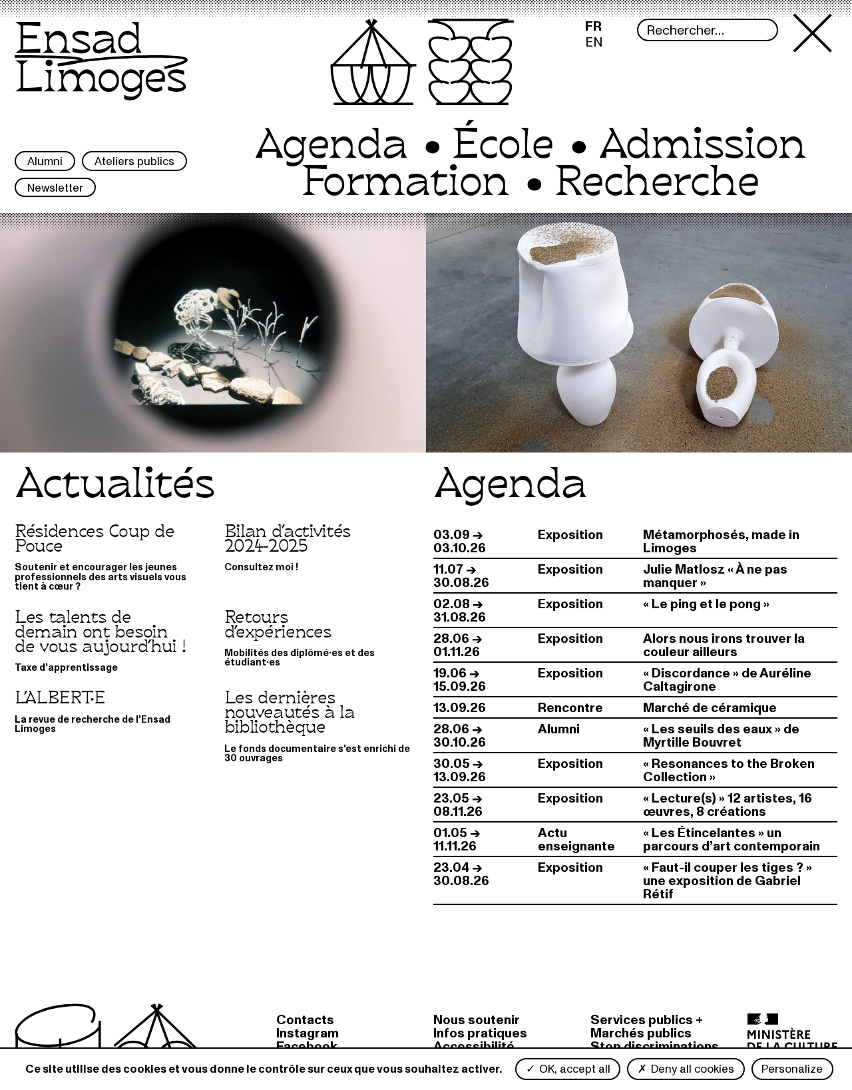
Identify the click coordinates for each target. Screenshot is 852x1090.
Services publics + (646, 1020)
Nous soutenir (476, 1020)
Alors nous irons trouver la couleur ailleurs (724, 645)
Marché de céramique (710, 708)
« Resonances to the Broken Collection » (729, 770)
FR (593, 26)
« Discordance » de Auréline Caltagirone (727, 680)
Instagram (307, 1033)
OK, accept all (573, 1069)
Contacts (305, 1020)
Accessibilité (474, 1046)
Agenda (330, 145)
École (502, 145)
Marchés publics (641, 1033)
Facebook (306, 1046)
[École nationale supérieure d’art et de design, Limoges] (101, 69)
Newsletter (55, 188)
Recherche (656, 182)
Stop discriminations (654, 1046)
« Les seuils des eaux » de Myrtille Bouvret (721, 736)
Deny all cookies (691, 1069)
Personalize (792, 1069)
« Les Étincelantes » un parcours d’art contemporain (731, 839)
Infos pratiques (480, 1033)
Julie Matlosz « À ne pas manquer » (715, 576)
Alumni (45, 161)
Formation (405, 182)
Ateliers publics (134, 161)
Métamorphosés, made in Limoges (721, 541)
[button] (815, 68)
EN (594, 42)
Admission (701, 145)
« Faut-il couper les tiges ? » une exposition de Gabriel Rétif (727, 881)
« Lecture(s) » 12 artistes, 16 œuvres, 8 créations (727, 805)
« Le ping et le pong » (706, 604)
